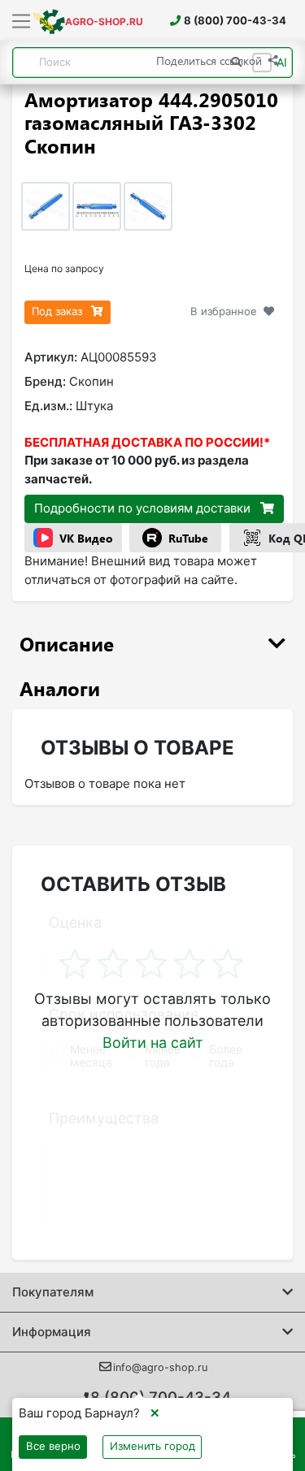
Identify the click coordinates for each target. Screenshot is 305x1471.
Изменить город (152, 1445)
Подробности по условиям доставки (144, 508)
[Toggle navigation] (21, 21)
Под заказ (58, 311)
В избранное (223, 311)
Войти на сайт (152, 1042)
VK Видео (86, 538)
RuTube (188, 538)
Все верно (53, 1445)
